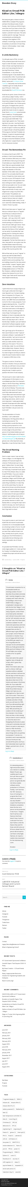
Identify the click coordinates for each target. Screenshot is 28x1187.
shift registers (8, 1162)
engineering (7, 1129)
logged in (12, 861)
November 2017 (7, 1055)
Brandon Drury (9, 3)
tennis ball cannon (9, 1169)
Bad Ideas (5, 1080)
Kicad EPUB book (17, 90)
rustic (13, 1155)
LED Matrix (13, 1139)
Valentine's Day (8, 1172)
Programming (8, 1152)
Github (4, 911)
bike (5, 1119)
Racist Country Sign (8, 981)
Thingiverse (5, 919)
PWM (17, 1152)
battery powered (8, 1109)
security (16, 1159)
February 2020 (6, 1038)
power (17, 1149)
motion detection (9, 1145)
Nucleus (3, 1183)
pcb (5, 1149)
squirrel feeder (8, 1165)
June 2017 (5, 1064)
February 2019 (6, 1041)
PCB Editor (21, 386)
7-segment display (9, 1099)
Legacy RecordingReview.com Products (13, 944)
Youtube (4, 917)
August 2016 (5, 1067)
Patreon (4, 925)
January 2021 (6, 1035)
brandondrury (8, 559)
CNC (14, 1122)
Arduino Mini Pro (9, 1106)
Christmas (6, 1122)
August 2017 (5, 1058)
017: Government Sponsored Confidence (14, 960)
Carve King (13, 1119)
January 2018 (6, 1052)
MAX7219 (16, 1142)
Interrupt (21, 1132)
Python (6, 1155)
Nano (18, 1145)
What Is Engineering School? (10, 947)
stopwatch (19, 1165)
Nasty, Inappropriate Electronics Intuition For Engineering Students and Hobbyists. (13, 976)
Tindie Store (5, 922)
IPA (5, 1135)
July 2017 (4, 1061)
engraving (17, 1129)
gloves (13, 1132)
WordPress (9, 1185)
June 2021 (5, 1030)
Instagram (5, 914)
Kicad (10, 1135)
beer (5, 1112)
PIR (10, 1149)
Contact (4, 941)
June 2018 (5, 1047)
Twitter (4, 928)
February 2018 (6, 1050)
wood (17, 1172)
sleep (17, 1162)
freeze (5, 1132)
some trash (13, 112)
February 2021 (6, 1033)
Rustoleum (7, 1159)
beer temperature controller (12, 1116)
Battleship (20, 1109)
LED (5, 1139)
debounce (6, 1126)
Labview (18, 1135)
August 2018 (5, 1044)
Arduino (6, 1102)
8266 (19, 1099)
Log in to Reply (9, 751)
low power (7, 1142)
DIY (14, 1126)
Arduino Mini (15, 1102)
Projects (23, 559)
